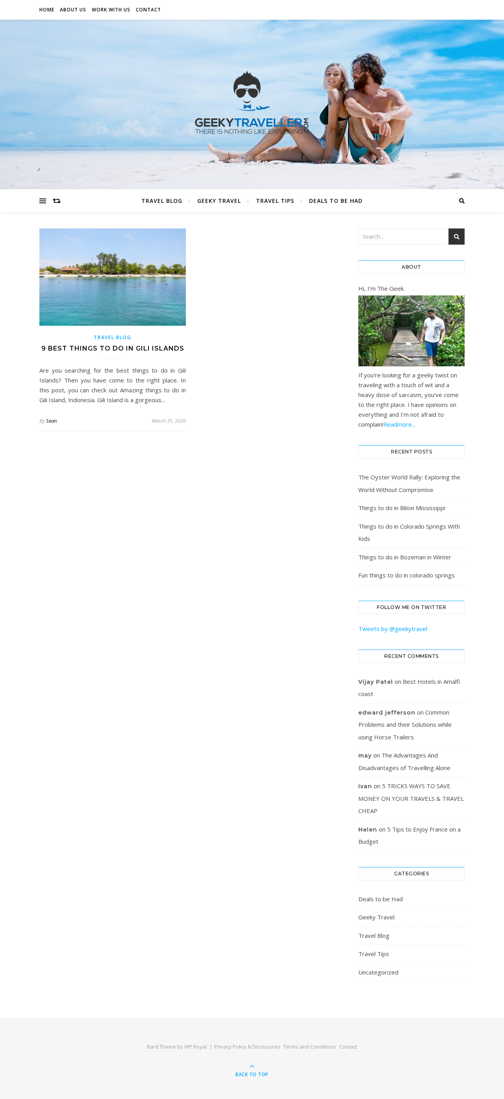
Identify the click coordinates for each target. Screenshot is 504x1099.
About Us (73, 9)
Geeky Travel (219, 200)
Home (46, 9)
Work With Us (111, 9)
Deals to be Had (336, 200)
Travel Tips (275, 200)
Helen (367, 829)
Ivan (365, 786)
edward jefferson (386, 712)
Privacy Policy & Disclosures (247, 1046)
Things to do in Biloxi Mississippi (401, 508)
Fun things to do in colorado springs (406, 575)
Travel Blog (161, 200)
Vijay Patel (375, 681)
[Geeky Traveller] (252, 102)
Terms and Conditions (310, 1046)
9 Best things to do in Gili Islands (112, 348)
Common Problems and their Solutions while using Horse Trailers (405, 724)
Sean (51, 420)
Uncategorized (378, 972)
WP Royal (195, 1046)
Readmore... (399, 424)
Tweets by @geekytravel (392, 629)
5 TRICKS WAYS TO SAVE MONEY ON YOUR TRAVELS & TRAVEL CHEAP (411, 798)
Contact (148, 9)
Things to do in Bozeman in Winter (404, 557)
